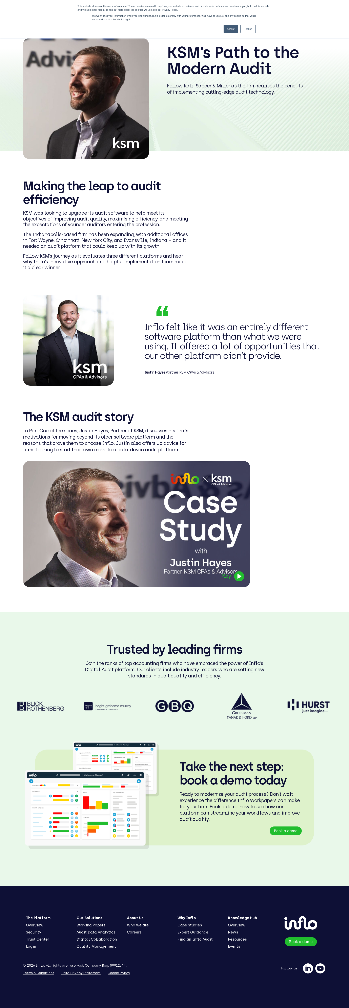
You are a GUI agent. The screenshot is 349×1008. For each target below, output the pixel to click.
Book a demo (285, 831)
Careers (134, 932)
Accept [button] (230, 28)
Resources (237, 939)
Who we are (138, 925)
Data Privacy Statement (81, 973)
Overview (34, 925)
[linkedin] (308, 968)
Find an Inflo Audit (195, 939)
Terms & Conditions (38, 973)
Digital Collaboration (97, 939)
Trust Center (37, 939)
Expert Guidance (193, 932)
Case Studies (190, 925)
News (233, 932)
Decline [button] (248, 28)
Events (234, 946)
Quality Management (96, 946)
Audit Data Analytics (96, 932)
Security (33, 932)
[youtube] (320, 968)
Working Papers (91, 925)
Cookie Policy (119, 973)
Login (31, 946)
